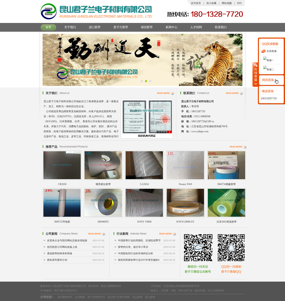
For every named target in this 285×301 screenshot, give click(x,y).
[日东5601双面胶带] (226, 216)
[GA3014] (144, 179)
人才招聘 (196, 27)
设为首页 (196, 3)
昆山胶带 (137, 297)
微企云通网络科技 (111, 286)
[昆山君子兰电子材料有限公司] (96, 19)
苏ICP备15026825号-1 (66, 290)
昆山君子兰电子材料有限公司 (69, 286)
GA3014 (144, 184)
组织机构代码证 (147, 135)
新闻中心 (171, 27)
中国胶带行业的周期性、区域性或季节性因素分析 (146, 241)
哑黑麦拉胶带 (103, 184)
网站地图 (227, 3)
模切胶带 (147, 27)
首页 (48, 27)
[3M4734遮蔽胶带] (226, 179)
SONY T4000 (144, 221)
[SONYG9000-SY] (185, 216)
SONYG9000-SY (185, 221)
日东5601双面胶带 (227, 221)
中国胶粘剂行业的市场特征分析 (146, 253)
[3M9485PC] (103, 216)
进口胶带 (95, 27)
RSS (239, 3)
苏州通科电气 (64, 297)
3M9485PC (103, 221)
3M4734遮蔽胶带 (226, 184)
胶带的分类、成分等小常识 (146, 247)
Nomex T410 (185, 184)
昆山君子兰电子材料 (118, 297)
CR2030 (62, 184)
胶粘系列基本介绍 (75, 259)
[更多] (165, 93)
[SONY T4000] (144, 216)
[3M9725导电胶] (62, 216)
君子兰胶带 (120, 27)
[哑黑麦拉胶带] (103, 179)
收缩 (255, 74)
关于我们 (70, 27)
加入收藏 (211, 3)
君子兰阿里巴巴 (96, 297)
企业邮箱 (80, 297)
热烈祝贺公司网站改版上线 (75, 247)
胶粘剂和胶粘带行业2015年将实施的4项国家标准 (146, 260)
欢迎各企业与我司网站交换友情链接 (75, 240)
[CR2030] (62, 179)
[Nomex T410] (185, 179)
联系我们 (221, 27)
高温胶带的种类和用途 (75, 253)
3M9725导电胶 (62, 221)
